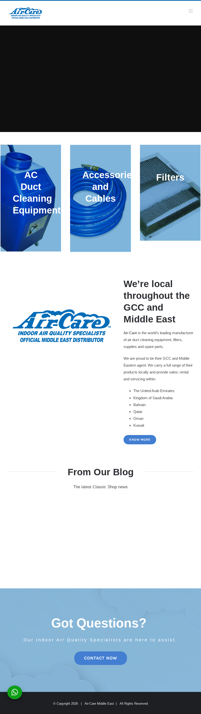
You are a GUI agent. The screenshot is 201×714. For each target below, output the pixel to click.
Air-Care (130, 333)
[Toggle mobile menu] (191, 10)
